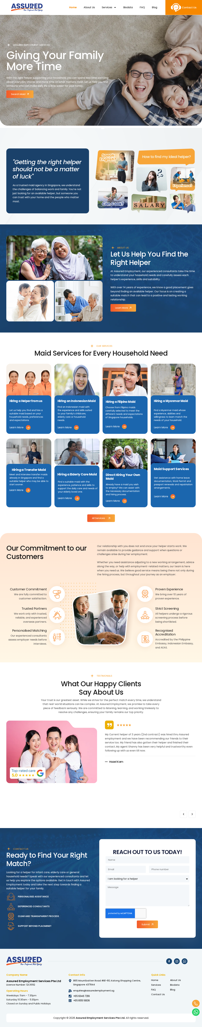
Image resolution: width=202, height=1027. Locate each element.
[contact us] (176, 7)
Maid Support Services (171, 469)
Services (107, 7)
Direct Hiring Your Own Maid (123, 477)
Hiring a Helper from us (25, 401)
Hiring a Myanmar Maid (171, 401)
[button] (95, 128)
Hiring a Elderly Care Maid (77, 474)
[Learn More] (28, 427)
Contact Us (158, 994)
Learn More (16, 427)
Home (73, 7)
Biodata (128, 7)
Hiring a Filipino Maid (121, 402)
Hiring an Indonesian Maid (77, 401)
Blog (154, 7)
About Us (89, 7)
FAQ (142, 7)
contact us (189, 7)
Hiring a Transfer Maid (29, 470)
